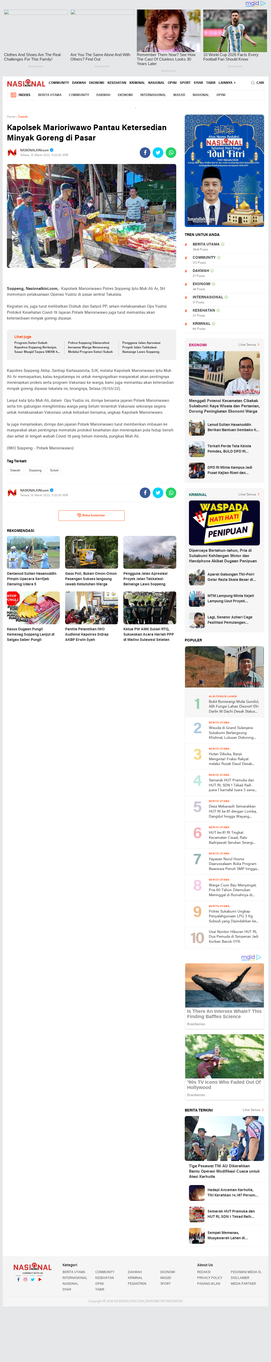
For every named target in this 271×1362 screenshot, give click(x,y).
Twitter (32, 1286)
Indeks (24, 95)
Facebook (18, 1286)
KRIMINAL (137, 83)
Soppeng (35, 470)
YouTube (39, 1286)
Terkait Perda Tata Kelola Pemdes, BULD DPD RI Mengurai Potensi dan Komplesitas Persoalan (229, 449)
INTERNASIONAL (153, 95)
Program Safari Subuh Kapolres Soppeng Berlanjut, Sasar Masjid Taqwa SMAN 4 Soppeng (35, 347)
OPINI (172, 83)
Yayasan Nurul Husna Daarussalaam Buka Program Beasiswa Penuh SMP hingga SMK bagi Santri (233, 864)
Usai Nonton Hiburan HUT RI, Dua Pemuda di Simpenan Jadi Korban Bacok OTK (233, 937)
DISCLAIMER (240, 1278)
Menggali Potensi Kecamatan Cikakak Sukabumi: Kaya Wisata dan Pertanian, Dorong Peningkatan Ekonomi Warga (224, 406)
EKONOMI (96, 83)
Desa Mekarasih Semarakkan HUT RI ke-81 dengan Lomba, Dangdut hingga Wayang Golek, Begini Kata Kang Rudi (233, 812)
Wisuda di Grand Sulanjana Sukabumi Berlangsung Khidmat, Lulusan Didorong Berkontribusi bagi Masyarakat (233, 733)
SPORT (185, 83)
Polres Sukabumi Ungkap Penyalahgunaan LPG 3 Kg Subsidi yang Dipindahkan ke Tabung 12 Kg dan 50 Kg (232, 917)
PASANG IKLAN (208, 1284)
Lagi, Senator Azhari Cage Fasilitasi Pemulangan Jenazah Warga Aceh (229, 621)
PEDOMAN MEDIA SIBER (247, 1272)
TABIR (210, 83)
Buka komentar (93, 515)
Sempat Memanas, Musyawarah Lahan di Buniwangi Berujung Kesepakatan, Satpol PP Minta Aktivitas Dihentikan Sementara (233, 1236)
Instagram (25, 1286)
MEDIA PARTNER (243, 1284)
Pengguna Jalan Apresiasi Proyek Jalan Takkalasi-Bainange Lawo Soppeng (141, 347)
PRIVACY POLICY (209, 1278)
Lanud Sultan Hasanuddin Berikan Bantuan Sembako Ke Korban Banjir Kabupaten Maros (232, 428)
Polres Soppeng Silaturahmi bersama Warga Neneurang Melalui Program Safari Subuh (90, 347)
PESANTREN (137, 1284)
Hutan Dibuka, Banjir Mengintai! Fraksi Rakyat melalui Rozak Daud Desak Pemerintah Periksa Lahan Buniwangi (230, 759)
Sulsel (54, 470)
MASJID (179, 95)
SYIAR (198, 83)
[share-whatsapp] (171, 152)
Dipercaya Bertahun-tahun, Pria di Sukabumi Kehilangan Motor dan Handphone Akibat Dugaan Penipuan (223, 556)
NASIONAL (156, 83)
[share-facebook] (145, 152)
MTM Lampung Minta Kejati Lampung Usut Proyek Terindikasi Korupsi (230, 599)
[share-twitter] (158, 152)
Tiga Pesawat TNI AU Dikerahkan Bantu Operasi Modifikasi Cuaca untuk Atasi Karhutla (224, 1171)
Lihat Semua (247, 345)
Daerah (15, 470)
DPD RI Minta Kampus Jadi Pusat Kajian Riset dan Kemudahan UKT (229, 471)
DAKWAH (79, 83)
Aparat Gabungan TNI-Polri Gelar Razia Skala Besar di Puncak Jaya (230, 578)
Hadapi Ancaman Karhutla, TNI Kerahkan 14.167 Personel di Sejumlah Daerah (232, 1193)
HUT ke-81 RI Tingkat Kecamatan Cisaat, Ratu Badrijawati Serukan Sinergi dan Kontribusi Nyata (231, 838)
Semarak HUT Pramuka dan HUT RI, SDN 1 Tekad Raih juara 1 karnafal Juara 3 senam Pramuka (233, 785)
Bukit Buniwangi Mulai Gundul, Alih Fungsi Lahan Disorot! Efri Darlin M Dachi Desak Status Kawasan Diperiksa (234, 707)
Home (11, 117)
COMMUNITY (59, 83)
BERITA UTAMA (49, 95)
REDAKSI (203, 1272)
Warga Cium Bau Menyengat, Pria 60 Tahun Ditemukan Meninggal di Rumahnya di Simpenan (232, 890)
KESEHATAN (116, 83)
